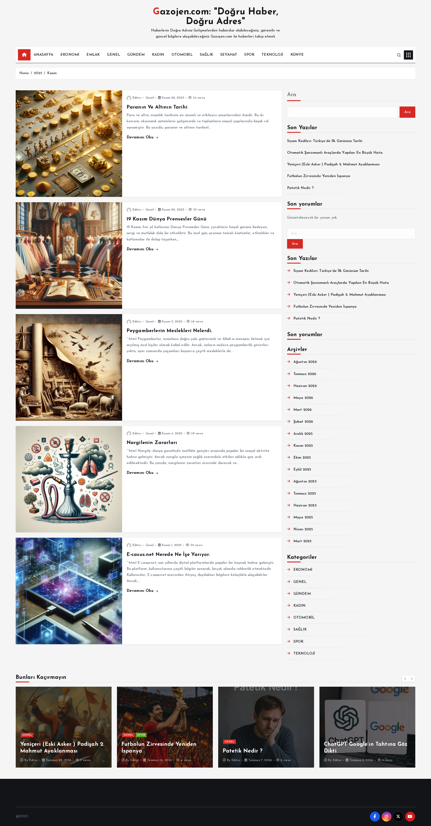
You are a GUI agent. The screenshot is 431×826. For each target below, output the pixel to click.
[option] (64, 727)
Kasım (52, 73)
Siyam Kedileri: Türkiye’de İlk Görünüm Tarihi (324, 141)
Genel (150, 98)
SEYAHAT (228, 55)
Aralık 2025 (303, 434)
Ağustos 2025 (305, 481)
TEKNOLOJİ (272, 55)
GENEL (113, 55)
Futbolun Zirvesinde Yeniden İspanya (318, 176)
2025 (38, 73)
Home (24, 73)
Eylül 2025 (302, 469)
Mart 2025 (302, 541)
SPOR (249, 55)
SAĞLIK (206, 55)
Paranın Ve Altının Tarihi (157, 107)
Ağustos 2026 (305, 362)
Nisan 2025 (303, 529)
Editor (136, 98)
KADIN (158, 55)
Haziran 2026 (305, 386)
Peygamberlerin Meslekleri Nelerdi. (169, 330)
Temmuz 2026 (304, 374)
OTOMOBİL (182, 55)
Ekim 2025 (302, 458)
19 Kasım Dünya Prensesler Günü (167, 219)
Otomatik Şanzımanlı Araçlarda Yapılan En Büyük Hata (335, 153)
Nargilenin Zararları (152, 442)
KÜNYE (297, 55)
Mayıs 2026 (303, 398)
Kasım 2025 (303, 446)
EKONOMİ (69, 55)
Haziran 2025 (305, 505)
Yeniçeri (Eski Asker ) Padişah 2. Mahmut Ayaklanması (333, 164)
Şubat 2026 (303, 422)
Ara (291, 95)
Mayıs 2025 (303, 517)
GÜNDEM (136, 55)
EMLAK (93, 55)
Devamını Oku (141, 137)
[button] (405, 678)
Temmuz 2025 (304, 493)
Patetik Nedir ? (300, 188)
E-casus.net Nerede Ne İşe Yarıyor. (168, 554)
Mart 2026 (302, 410)
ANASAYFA (43, 55)
